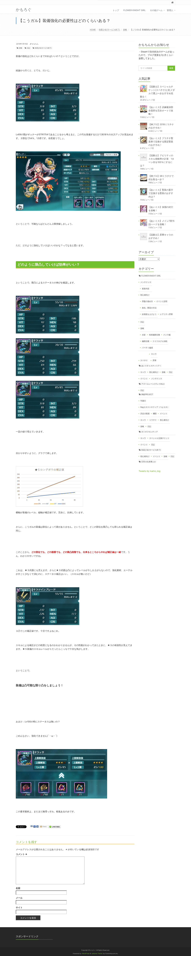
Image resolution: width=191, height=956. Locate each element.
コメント (21, 854)
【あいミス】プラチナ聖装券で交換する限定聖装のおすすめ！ (160, 141)
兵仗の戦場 (144, 413)
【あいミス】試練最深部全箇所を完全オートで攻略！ (160, 110)
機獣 (155, 413)
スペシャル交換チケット (159, 438)
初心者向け (144, 295)
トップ (116, 10)
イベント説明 (161, 301)
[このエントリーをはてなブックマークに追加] (31, 826)
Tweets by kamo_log (149, 471)
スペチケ (144, 360)
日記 (28, 48)
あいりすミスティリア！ (151, 366)
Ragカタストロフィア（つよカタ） (154, 407)
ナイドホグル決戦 (160, 341)
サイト (19, 907)
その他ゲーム (156, 10)
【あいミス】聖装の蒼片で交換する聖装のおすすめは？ (160, 193)
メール (19, 897)
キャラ (154, 354)
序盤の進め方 (147, 301)
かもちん (35, 44)
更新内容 (145, 288)
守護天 (143, 401)
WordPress (85, 953)
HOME (93, 29)
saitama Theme (97, 953)
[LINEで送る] (54, 826)
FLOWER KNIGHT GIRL (134, 10)
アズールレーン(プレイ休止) (153, 384)
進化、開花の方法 (149, 308)
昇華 (154, 360)
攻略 (125, 29)
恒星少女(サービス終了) (109, 29)
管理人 (170, 10)
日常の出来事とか (148, 462)
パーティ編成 (147, 348)
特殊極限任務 (154, 335)
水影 (144, 335)
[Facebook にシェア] (37, 826)
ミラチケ (153, 420)
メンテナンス (145, 282)
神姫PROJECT (147, 394)
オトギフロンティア (149, 432)
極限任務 (145, 341)
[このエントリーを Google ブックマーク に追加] (34, 826)
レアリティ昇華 (166, 314)
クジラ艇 (167, 335)
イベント (144, 378)
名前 (18, 888)
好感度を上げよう (149, 314)
